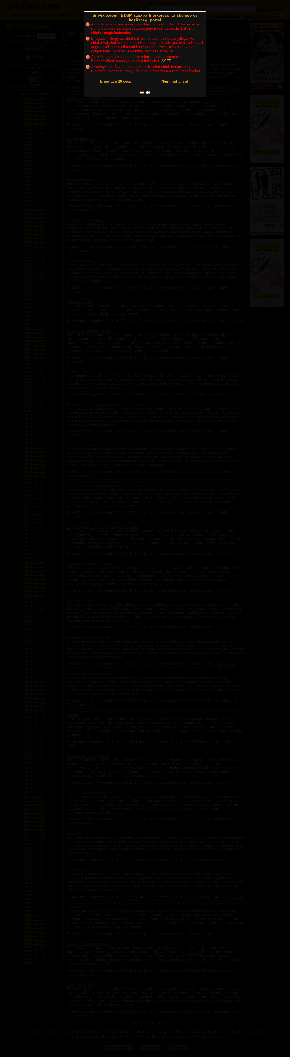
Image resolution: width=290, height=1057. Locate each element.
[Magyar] (142, 92)
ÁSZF (166, 61)
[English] (148, 92)
